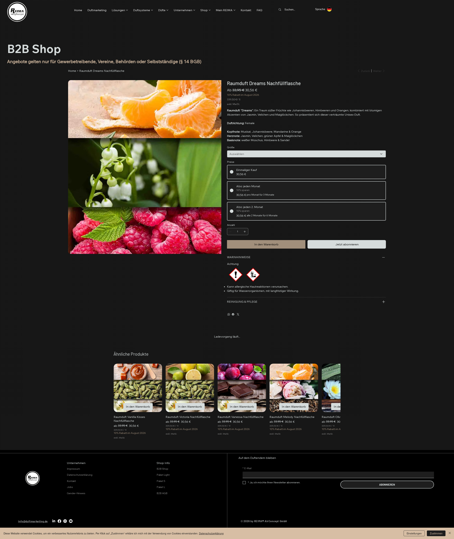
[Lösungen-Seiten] (127, 10)
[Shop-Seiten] (210, 10)
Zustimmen (436, 533)
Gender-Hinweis (76, 493)
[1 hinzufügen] (244, 231)
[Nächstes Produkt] (333, 388)
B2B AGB (162, 493)
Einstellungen (414, 533)
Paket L (161, 487)
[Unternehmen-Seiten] (194, 10)
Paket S (161, 481)
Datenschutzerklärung (79, 474)
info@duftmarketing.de (33, 521)
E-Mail (247, 468)
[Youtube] (71, 521)
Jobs (70, 487)
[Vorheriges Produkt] (120, 388)
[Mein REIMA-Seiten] (234, 10)
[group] (227, 401)
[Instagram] (65, 521)
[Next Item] (216, 157)
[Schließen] (450, 533)
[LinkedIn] (54, 521)
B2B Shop (162, 468)
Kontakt (71, 481)
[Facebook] (233, 314)
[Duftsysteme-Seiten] (152, 10)
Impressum (73, 468)
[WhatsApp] (229, 314)
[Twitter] (238, 314)
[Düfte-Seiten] (167, 10)
